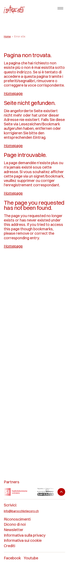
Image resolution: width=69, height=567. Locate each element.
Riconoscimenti (17, 519)
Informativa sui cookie (23, 540)
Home (7, 36)
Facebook (12, 558)
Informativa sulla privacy (25, 535)
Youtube (31, 558)
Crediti (9, 545)
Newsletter (13, 529)
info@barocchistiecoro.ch (21, 511)
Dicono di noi (15, 524)
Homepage (13, 93)
